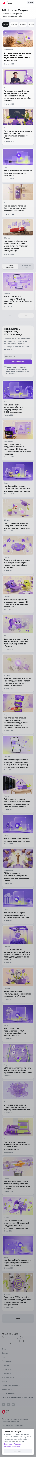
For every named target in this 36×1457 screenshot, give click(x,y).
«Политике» (11, 373)
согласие (13, 367)
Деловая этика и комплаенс (12, 1425)
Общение (14, 24)
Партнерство (7, 1369)
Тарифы (5, 1353)
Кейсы (4, 1381)
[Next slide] (26, 315)
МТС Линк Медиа (8, 1377)
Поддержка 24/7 (8, 1393)
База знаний (6, 1373)
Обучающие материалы (11, 1385)
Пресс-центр (7, 1361)
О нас (4, 1349)
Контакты (5, 1357)
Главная (5, 24)
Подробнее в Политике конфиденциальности (12, 1445)
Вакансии (5, 1365)
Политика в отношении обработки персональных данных (15, 1420)
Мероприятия (7, 1389)
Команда (23, 24)
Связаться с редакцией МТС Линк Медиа (17, 1397)
